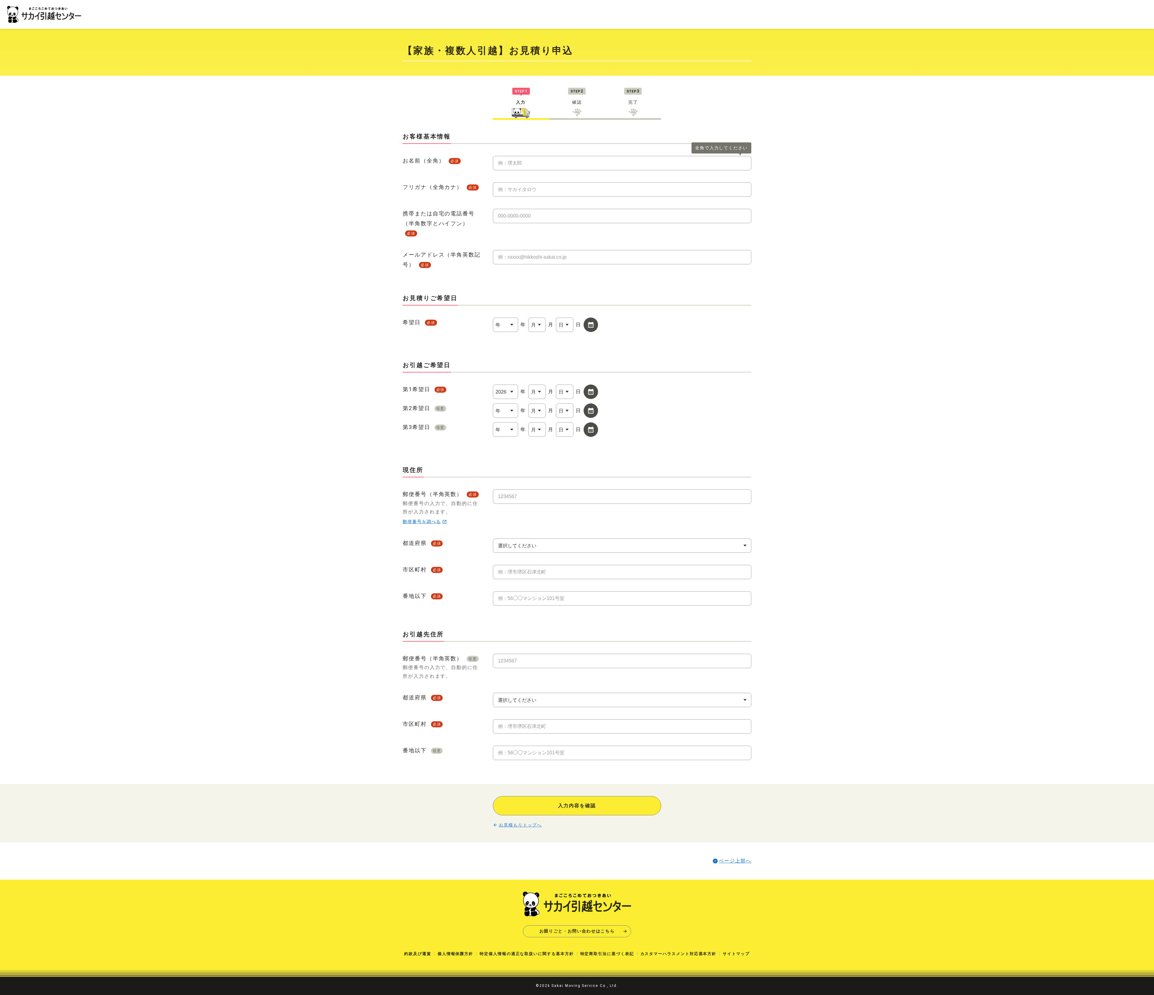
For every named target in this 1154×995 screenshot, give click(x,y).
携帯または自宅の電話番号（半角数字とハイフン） (439, 223)
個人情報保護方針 (455, 953)
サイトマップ (736, 953)
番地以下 (422, 596)
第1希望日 (423, 389)
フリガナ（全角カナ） (440, 187)
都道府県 (422, 543)
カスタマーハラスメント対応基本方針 (678, 953)
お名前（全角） (431, 160)
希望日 (419, 322)
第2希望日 (423, 408)
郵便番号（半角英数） (440, 507)
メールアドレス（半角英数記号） (442, 259)
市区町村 (422, 569)
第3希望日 (423, 427)
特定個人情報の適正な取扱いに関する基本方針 (527, 953)
